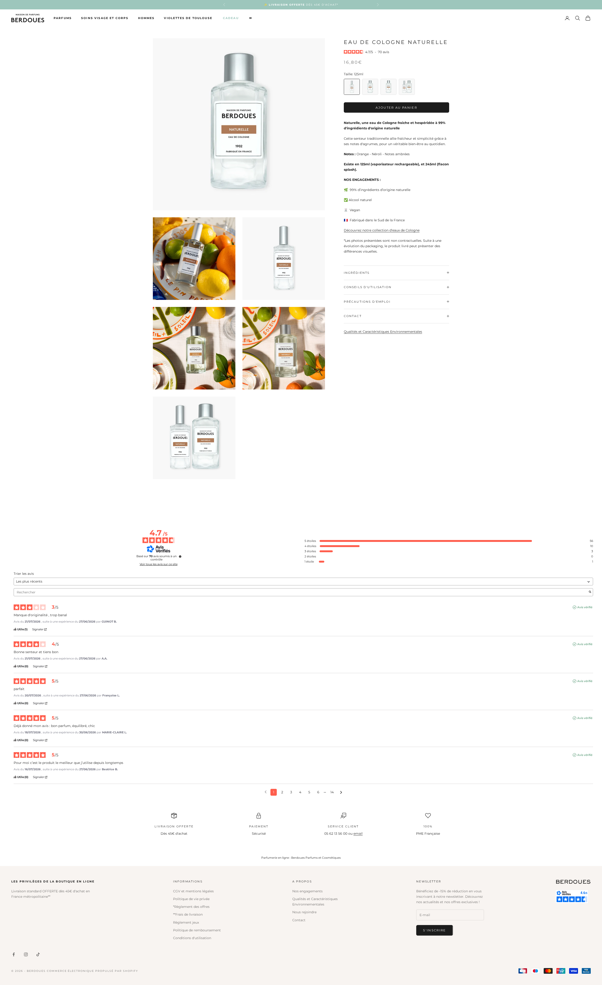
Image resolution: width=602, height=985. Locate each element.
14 (332, 792)
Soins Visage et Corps (104, 18)
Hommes (146, 18)
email (358, 833)
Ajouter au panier (396, 107)
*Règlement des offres (191, 907)
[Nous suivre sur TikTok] (38, 954)
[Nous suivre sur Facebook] (13, 954)
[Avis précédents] (265, 792)
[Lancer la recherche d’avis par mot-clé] (590, 592)
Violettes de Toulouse (188, 18)
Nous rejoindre (304, 912)
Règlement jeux (186, 922)
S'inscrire (434, 930)
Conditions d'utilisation (192, 938)
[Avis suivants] (341, 792)
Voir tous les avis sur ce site (159, 564)
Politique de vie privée (191, 899)
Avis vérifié (584, 607)
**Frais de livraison (188, 914)
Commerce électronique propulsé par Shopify (92, 971)
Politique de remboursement (197, 930)
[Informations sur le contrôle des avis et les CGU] (180, 556)
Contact (298, 920)
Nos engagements (307, 891)
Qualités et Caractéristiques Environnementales (383, 332)
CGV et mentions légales (193, 891)
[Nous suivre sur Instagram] (26, 954)
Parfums (63, 18)
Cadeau (231, 18)
